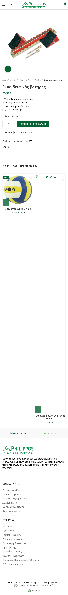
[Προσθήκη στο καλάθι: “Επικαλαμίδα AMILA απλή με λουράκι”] (38, 409)
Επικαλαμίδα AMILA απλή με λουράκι (50, 417)
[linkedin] (23, 147)
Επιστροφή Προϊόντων (14, 543)
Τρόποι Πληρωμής (11, 534)
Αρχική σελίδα (9, 80)
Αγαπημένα (8, 530)
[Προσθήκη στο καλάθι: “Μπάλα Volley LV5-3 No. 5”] (6, 202)
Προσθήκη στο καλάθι (33, 123)
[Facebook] (12, 147)
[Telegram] (27, 147)
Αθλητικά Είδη (25, 80)
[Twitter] (16, 147)
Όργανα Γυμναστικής (13, 506)
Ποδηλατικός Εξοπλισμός (15, 498)
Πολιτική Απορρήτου (13, 555)
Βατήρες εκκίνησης (53, 80)
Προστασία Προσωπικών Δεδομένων (21, 559)
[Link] (34, 4)
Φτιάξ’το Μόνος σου (12, 511)
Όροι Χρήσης (9, 547)
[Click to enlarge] (8, 69)
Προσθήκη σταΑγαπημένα (19, 132)
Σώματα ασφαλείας (12, 494)
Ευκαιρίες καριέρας (12, 551)
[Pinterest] (20, 147)
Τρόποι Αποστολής (12, 539)
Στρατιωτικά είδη (11, 490)
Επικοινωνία (8, 526)
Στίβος (38, 80)
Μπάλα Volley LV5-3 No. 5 (18, 209)
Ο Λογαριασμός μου (12, 564)
